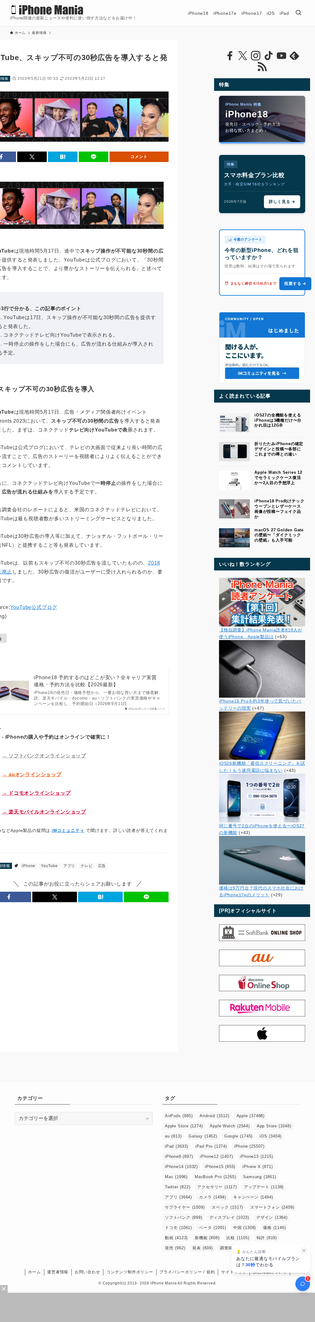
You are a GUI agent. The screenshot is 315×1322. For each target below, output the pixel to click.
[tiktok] (268, 55)
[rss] (262, 66)
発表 (202, 1248)
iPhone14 (181, 1166)
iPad (176, 1146)
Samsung (259, 1176)
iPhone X (257, 1166)
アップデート (264, 1187)
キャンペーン (253, 1197)
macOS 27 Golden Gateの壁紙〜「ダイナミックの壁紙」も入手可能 (279, 535)
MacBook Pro (215, 1176)
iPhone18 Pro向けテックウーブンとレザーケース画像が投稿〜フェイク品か (279, 509)
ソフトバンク (183, 1217)
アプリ (69, 866)
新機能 (207, 1237)
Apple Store (184, 1126)
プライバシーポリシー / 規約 (187, 1272)
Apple (251, 1115)
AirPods (179, 1115)
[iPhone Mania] (47, 10)
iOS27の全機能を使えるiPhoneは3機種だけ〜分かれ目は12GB (277, 420)
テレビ (86, 866)
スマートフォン (272, 1207)
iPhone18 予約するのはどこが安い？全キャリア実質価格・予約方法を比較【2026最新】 (95, 681)
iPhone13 (256, 1156)
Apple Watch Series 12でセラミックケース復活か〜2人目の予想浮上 (278, 477)
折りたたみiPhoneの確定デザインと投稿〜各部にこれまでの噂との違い (278, 448)
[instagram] (255, 55)
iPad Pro (211, 1146)
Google (238, 1136)
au (173, 1136)
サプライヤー (185, 1207)
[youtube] (281, 55)
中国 (244, 1227)
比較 (237, 1237)
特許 (267, 1237)
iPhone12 (216, 1156)
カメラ (212, 1197)
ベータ (212, 1227)
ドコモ (178, 1227)
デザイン (272, 1217)
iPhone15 (220, 1166)
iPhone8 (179, 1156)
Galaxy (203, 1136)
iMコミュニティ (68, 830)
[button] (32, 157)
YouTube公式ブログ (34, 607)
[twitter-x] (242, 55)
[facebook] (229, 55)
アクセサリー (217, 1187)
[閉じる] (304, 1250)
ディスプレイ (229, 1217)
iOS (270, 1136)
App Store (274, 1126)
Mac (176, 1176)
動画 (176, 1237)
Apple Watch (229, 1126)
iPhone (28, 866)
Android (214, 1115)
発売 (175, 1248)
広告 (102, 866)
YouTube (49, 866)
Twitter (177, 1187)
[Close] (4, 1289)
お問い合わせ (87, 1272)
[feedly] (294, 55)
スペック (227, 1207)
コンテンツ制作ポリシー (129, 1272)
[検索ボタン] (298, 13)
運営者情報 (57, 1272)
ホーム (34, 1272)
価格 (274, 1227)
